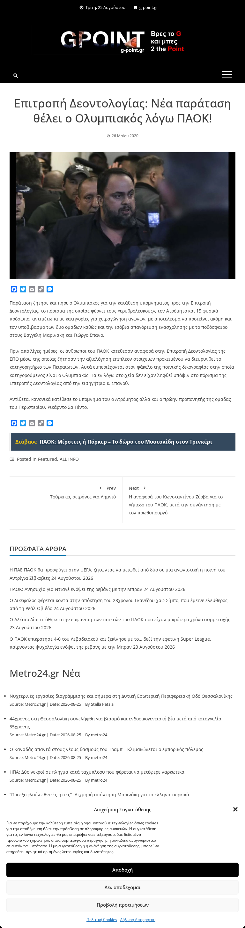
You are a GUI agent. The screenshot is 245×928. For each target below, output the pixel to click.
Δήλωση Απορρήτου (137, 919)
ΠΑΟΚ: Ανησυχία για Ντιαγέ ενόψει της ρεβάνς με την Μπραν (76, 589)
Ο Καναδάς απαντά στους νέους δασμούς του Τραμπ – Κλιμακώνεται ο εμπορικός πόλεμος (106, 749)
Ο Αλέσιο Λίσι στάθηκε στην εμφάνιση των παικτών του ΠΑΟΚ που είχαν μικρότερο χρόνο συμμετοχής (120, 619)
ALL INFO (69, 459)
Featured (47, 459)
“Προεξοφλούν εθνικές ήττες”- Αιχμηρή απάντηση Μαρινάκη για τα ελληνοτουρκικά (99, 795)
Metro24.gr (35, 704)
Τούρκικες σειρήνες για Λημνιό (83, 492)
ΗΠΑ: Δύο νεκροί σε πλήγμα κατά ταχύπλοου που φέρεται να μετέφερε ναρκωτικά (97, 772)
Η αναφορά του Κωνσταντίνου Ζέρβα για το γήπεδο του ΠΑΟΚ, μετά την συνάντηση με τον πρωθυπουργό (176, 500)
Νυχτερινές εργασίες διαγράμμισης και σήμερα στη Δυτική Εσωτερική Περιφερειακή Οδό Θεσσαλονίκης (121, 696)
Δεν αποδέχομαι (122, 887)
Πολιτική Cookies (101, 919)
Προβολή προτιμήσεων (123, 905)
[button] (235, 809)
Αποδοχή (122, 869)
